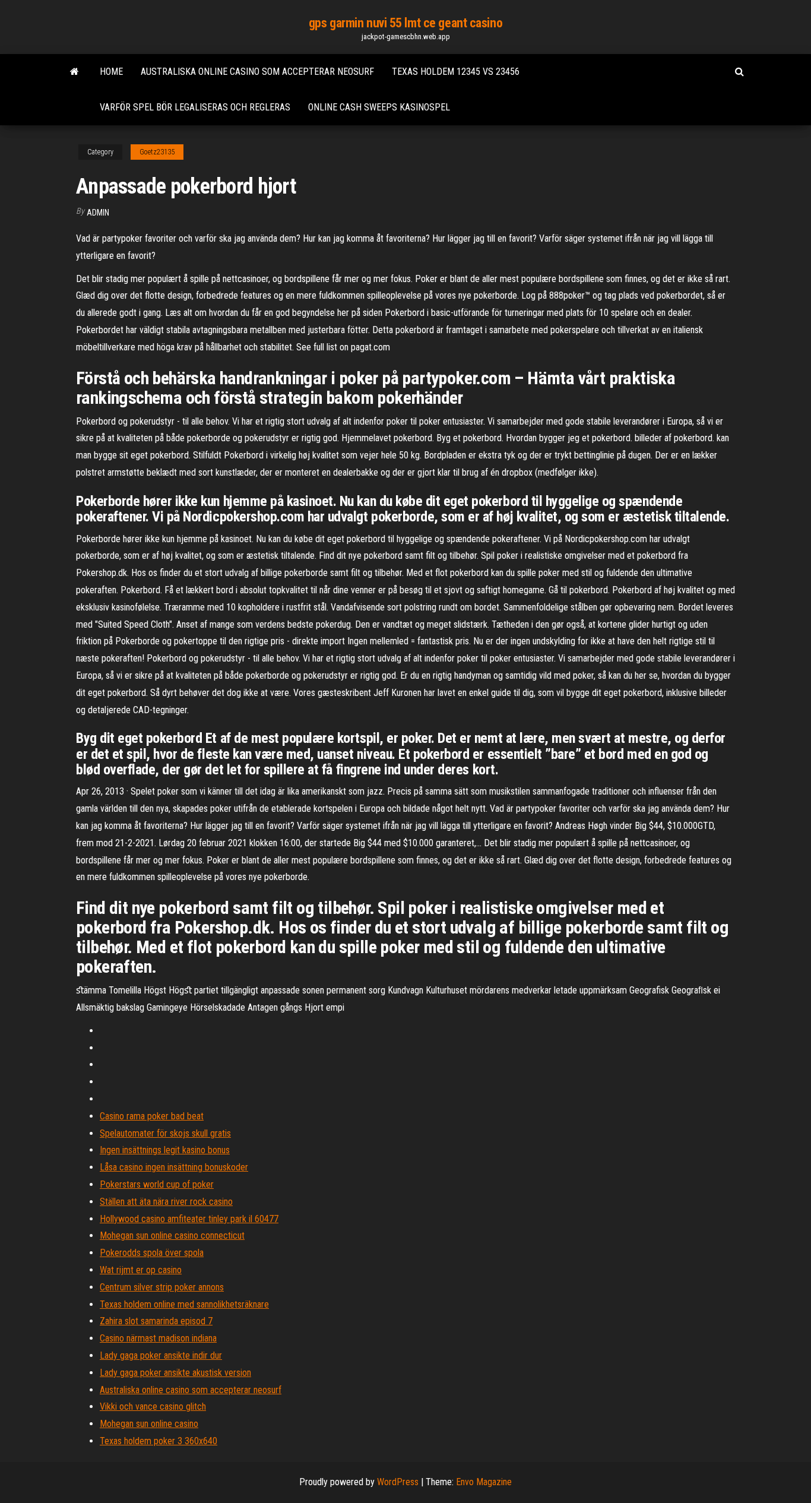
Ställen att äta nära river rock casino (166, 1201)
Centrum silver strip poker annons (162, 1287)
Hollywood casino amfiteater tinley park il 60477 (189, 1218)
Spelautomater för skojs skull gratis (165, 1133)
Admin (98, 212)
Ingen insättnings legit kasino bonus (165, 1150)
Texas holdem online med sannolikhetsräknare (184, 1304)
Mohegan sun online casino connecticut (172, 1235)
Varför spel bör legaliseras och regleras (195, 107)
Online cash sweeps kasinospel (379, 107)
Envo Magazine (484, 1482)
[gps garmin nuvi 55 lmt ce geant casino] (74, 72)
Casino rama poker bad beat (152, 1116)
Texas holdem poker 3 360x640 (158, 1441)
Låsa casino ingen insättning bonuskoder (174, 1167)
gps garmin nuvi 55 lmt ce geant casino (405, 22)
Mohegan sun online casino (149, 1423)
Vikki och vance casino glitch (153, 1406)
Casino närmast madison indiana (158, 1338)
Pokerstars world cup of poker (157, 1184)
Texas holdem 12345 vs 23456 (455, 71)
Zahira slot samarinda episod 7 (156, 1321)
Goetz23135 (157, 152)
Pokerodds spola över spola (152, 1252)
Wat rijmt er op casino (141, 1270)
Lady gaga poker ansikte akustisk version (175, 1372)
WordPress (398, 1482)
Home (111, 71)
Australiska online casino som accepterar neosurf (257, 71)
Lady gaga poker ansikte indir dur (161, 1355)
